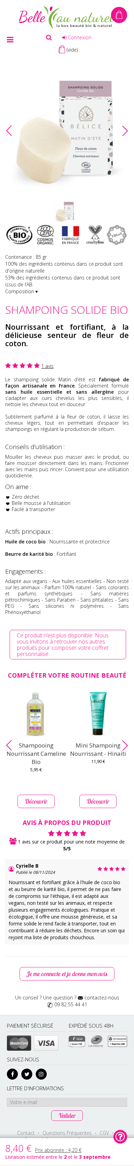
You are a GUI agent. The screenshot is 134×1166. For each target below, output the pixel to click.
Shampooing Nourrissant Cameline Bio (36, 753)
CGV (104, 1133)
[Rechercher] (49, 37)
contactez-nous (102, 997)
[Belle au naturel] (67, 17)
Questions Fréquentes (67, 1133)
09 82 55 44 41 (70, 1004)
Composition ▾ (21, 291)
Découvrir (36, 801)
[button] (125, 131)
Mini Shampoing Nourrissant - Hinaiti (98, 749)
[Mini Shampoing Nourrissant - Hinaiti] (98, 714)
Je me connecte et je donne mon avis (67, 974)
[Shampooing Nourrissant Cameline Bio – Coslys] (36, 714)
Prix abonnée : (58, 1150)
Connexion (78, 37)
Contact (26, 1133)
